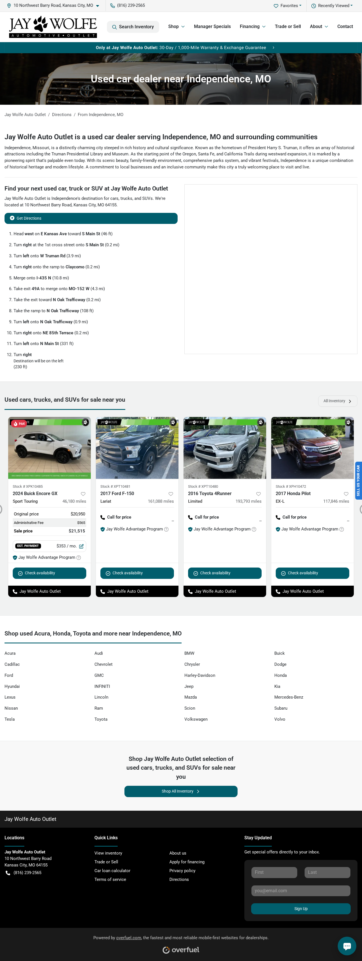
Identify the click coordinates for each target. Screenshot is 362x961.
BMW (189, 653)
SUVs (147, 198)
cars (114, 198)
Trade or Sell (288, 26)
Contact (345, 26)
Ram (98, 708)
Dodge (280, 664)
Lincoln (101, 697)
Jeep (188, 686)
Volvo (279, 719)
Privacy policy (182, 870)
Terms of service (110, 879)
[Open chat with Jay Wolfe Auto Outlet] (347, 946)
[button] (55, 5)
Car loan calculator (112, 870)
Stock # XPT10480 (203, 486)
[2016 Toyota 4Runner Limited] (225, 448)
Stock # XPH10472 (291, 486)
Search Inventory (136, 26)
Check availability (40, 573)
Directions (179, 879)
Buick (279, 653)
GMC (99, 675)
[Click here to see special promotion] (181, 47)
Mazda (190, 697)
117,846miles (336, 501)
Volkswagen (196, 719)
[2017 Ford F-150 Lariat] (137, 448)
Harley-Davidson (199, 675)
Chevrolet (103, 664)
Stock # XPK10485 (28, 486)
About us (177, 853)
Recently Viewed (333, 5)
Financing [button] (250, 26)
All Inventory (334, 401)
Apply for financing (186, 861)
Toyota (100, 719)
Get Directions (29, 218)
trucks (126, 198)
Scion (189, 708)
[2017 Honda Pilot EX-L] (312, 448)
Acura (10, 653)
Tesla (10, 719)
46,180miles (74, 501)
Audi (98, 653)
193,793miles (249, 501)
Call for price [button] (119, 517)
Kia (277, 686)
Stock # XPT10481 (115, 486)
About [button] (316, 26)
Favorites (289, 5)
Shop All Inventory (177, 791)
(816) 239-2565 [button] (131, 5)
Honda (280, 675)
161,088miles (161, 501)
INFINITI (102, 686)
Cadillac (12, 664)
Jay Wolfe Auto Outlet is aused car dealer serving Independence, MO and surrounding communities (161, 137)
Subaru (280, 708)
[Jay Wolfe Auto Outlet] (53, 27)
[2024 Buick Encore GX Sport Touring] (49, 448)
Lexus (10, 697)
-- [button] (173, 520)
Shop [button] (173, 26)
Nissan (11, 708)
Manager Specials (212, 26)
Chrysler (192, 664)
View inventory (108, 853)
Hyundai (12, 686)
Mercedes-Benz (288, 697)
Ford (9, 675)
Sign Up (301, 908)
